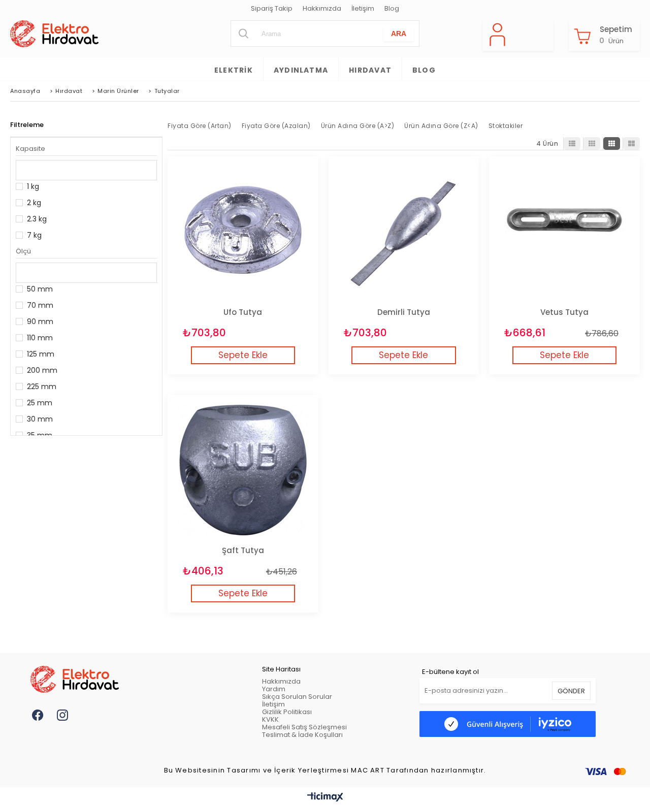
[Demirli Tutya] (404, 232)
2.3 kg (37, 218)
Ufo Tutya (242, 312)
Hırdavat (370, 70)
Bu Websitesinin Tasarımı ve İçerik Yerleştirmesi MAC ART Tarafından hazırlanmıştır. (325, 771)
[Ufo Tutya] (243, 232)
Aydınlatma (301, 70)
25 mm (39, 402)
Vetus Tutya (564, 312)
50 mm (40, 289)
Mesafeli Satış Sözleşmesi (304, 727)
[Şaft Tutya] (243, 470)
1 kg (33, 186)
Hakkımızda (322, 9)
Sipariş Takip (271, 9)
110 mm (40, 337)
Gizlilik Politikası (287, 712)
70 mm (40, 305)
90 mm (40, 321)
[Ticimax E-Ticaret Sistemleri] (325, 797)
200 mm (42, 370)
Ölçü (23, 251)
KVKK (270, 719)
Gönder (571, 691)
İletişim (362, 9)
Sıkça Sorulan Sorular (297, 696)
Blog (391, 9)
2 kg (34, 202)
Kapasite (30, 148)
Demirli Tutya (403, 312)
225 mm (41, 386)
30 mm (40, 419)
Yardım (273, 689)
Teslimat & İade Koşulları (302, 734)
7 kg (34, 235)
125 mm (40, 354)
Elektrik (233, 70)
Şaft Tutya (243, 550)
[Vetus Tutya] (564, 232)
